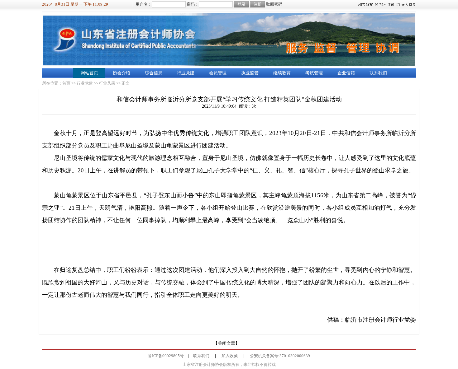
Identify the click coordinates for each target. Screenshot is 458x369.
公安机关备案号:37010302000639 (280, 355)
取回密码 (274, 4)
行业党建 (185, 73)
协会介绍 (121, 73)
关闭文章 (226, 343)
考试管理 (314, 73)
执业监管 (250, 73)
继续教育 (282, 73)
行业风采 (107, 83)
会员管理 (218, 73)
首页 (66, 83)
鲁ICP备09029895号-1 (167, 355)
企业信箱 (346, 73)
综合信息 (153, 73)
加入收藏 (230, 355)
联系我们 (378, 73)
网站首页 (89, 73)
